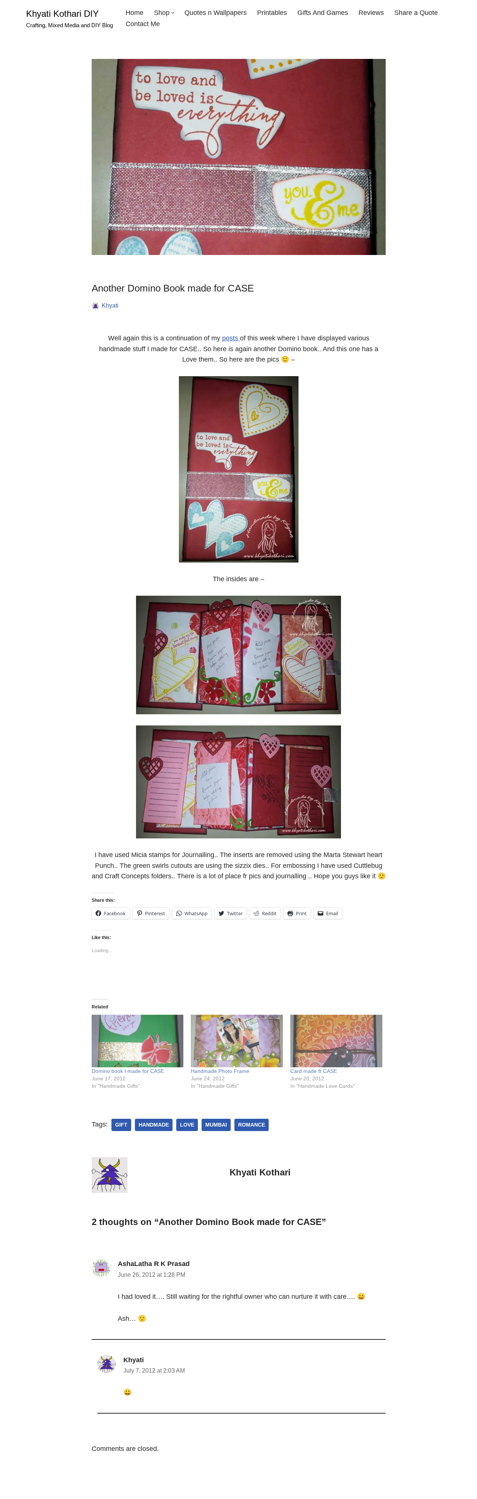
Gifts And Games (322, 12)
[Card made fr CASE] (336, 1041)
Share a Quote (416, 12)
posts (231, 338)
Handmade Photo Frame (220, 1071)
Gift (121, 1125)
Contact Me (143, 24)
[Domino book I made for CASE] (138, 1041)
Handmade (154, 1125)
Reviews (371, 12)
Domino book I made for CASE (128, 1071)
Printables (272, 12)
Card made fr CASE (313, 1071)
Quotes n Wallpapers (215, 12)
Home (134, 12)
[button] (172, 13)
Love (187, 1125)
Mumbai (216, 1125)
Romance (251, 1125)
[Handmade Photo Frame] (237, 1041)
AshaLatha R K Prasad (154, 1263)
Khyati (110, 305)
